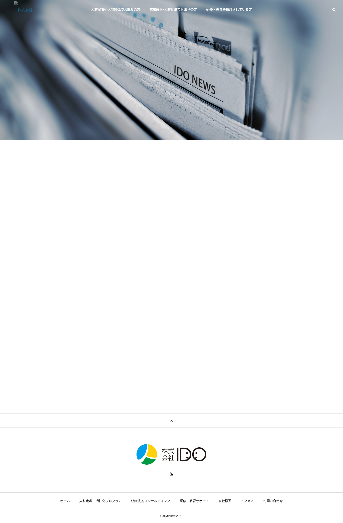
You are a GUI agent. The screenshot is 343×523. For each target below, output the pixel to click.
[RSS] (171, 474)
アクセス (247, 501)
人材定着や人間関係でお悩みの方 (115, 9)
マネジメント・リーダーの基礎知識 (213, 224)
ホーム (65, 501)
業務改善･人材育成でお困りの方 (173, 9)
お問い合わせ (273, 501)
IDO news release (202, 319)
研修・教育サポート (194, 501)
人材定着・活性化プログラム (100, 501)
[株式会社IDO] (43, 9)
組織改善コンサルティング (150, 501)
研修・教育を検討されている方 (229, 9)
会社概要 (224, 501)
